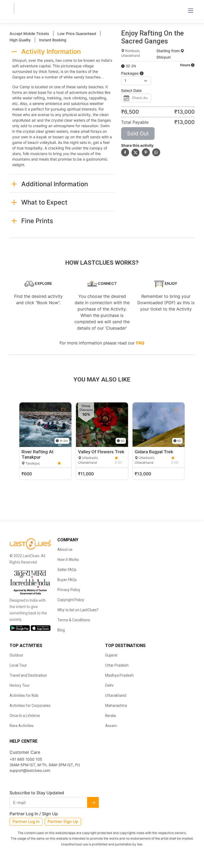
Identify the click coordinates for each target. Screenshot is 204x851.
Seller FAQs (66, 569)
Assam (111, 726)
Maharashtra (116, 705)
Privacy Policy (68, 590)
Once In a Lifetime (25, 715)
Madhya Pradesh (119, 675)
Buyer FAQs (67, 580)
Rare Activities (22, 726)
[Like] (63, 410)
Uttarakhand (115, 695)
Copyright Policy (70, 600)
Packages (130, 73)
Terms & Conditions (73, 620)
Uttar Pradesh (117, 665)
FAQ (140, 342)
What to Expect (44, 202)
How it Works (68, 559)
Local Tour (18, 665)
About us (65, 549)
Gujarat (111, 655)
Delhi (109, 685)
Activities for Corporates (30, 705)
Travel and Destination (28, 675)
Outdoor (16, 655)
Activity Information (51, 51)
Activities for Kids (24, 695)
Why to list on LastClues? (78, 610)
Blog (61, 630)
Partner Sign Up (63, 821)
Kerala (110, 715)
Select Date (131, 90)
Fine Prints (37, 221)
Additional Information (54, 184)
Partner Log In (26, 821)
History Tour (20, 685)
